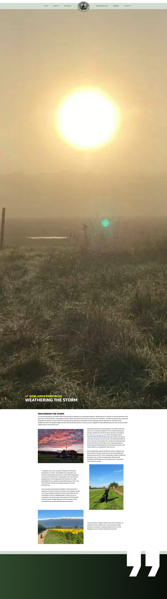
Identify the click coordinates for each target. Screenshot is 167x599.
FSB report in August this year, (97, 435)
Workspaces (67, 6)
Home (46, 6)
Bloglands (116, 6)
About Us (56, 6)
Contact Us (127, 6)
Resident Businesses (102, 6)
